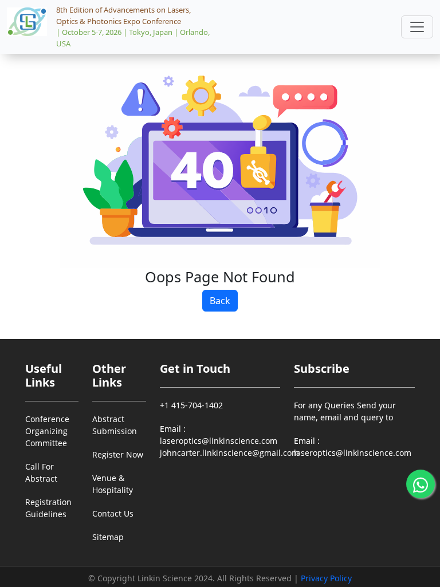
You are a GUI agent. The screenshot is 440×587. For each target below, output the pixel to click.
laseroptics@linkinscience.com (218, 440)
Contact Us (112, 513)
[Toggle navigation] (417, 26)
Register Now (117, 454)
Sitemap (108, 536)
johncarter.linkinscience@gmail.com (229, 452)
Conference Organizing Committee (47, 430)
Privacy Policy (326, 578)
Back (220, 300)
